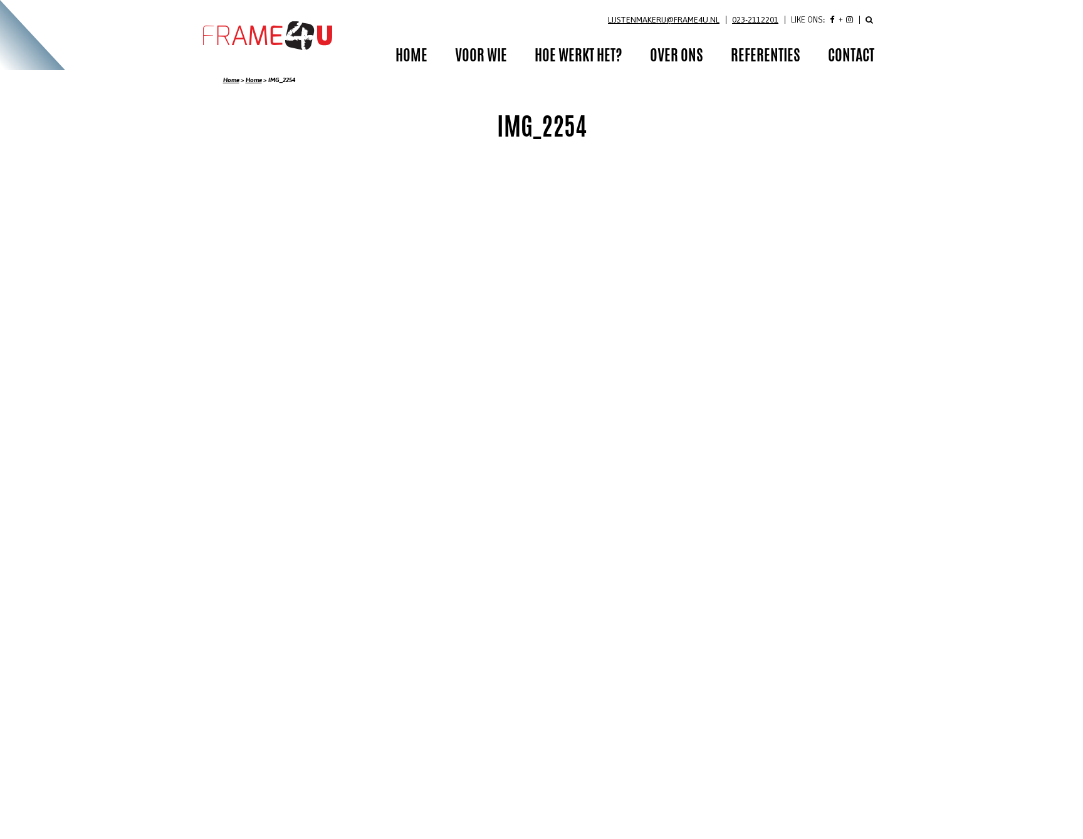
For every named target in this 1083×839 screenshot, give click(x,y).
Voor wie (481, 57)
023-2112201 (755, 19)
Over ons (676, 57)
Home (231, 79)
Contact (851, 57)
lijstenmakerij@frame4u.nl (663, 19)
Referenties (765, 57)
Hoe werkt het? (578, 57)
